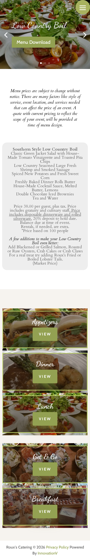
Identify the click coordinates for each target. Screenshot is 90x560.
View (45, 334)
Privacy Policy (57, 547)
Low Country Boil (39, 25)
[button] (83, 7)
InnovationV (48, 553)
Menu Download (33, 42)
